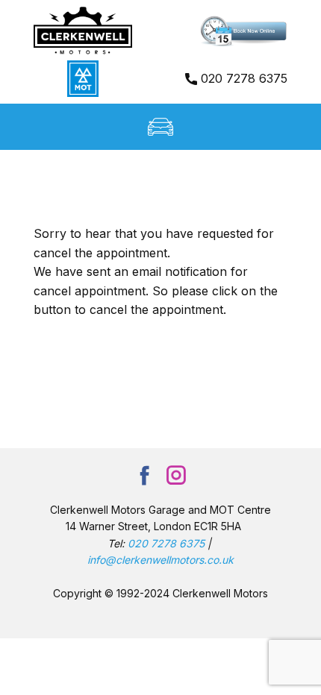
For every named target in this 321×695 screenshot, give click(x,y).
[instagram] (176, 475)
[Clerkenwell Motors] (83, 30)
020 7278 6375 (242, 78)
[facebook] (145, 475)
